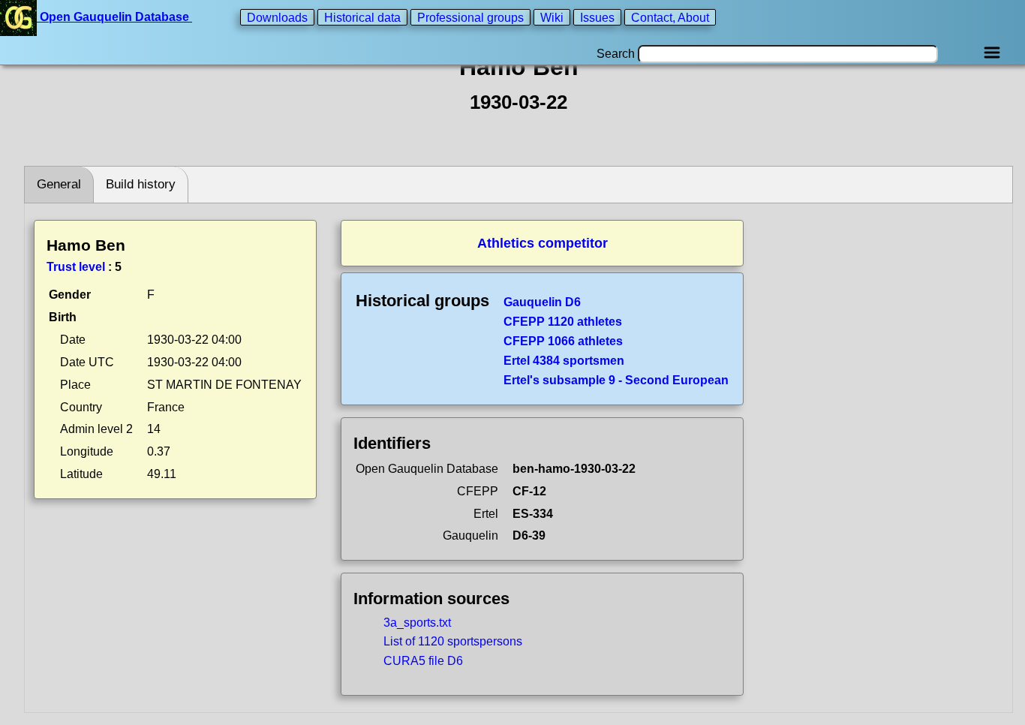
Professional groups (470, 17)
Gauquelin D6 (542, 302)
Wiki (552, 17)
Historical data (362, 17)
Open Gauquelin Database (114, 17)
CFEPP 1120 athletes (562, 321)
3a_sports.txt (417, 622)
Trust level (76, 266)
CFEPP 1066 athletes (563, 341)
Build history (141, 184)
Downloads (277, 17)
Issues (597, 17)
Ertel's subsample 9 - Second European (616, 380)
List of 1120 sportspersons (452, 641)
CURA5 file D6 (423, 660)
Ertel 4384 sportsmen (563, 360)
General (59, 184)
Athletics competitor (542, 243)
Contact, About (670, 17)
